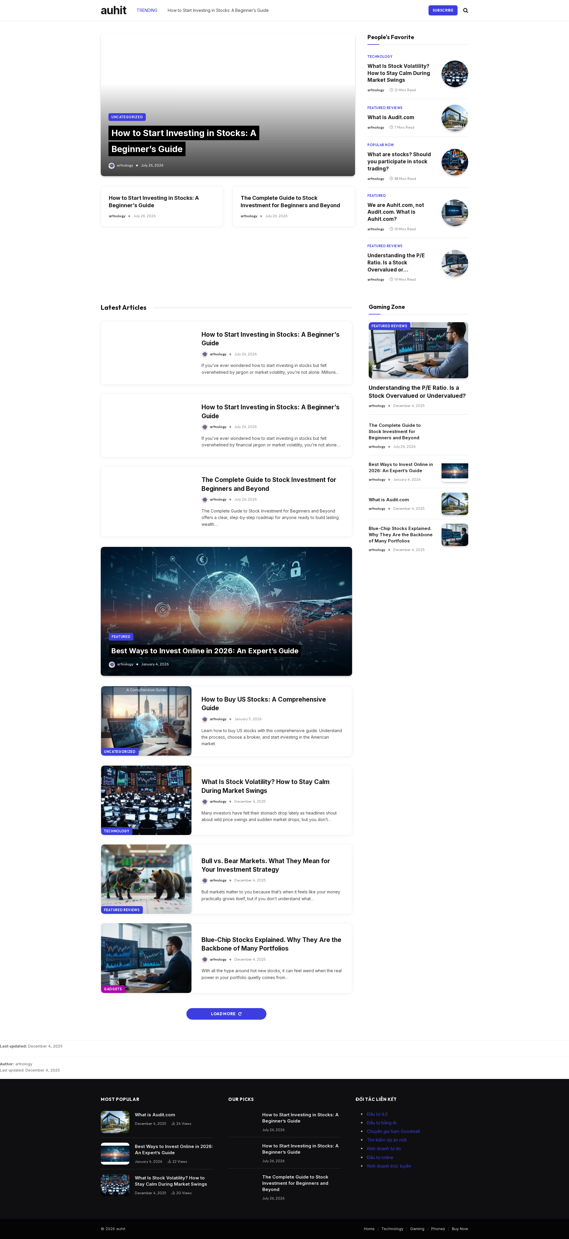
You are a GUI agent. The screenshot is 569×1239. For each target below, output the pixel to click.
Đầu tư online (380, 1157)
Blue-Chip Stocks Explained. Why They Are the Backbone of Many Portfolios (271, 944)
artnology (125, 165)
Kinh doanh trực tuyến (389, 1166)
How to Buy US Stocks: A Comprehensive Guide (264, 704)
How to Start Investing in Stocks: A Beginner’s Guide (218, 10)
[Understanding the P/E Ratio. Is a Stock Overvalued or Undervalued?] (455, 263)
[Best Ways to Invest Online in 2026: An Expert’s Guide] (226, 611)
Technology (380, 57)
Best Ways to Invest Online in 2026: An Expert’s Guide (204, 650)
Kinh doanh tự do (384, 1148)
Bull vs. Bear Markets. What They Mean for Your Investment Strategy (266, 865)
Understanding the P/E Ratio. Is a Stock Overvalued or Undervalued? (396, 263)
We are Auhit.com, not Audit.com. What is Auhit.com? (395, 212)
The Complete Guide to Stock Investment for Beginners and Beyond (290, 201)
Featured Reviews (385, 108)
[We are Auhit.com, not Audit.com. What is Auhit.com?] (455, 212)
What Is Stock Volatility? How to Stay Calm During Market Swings (398, 73)
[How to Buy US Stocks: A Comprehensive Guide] (146, 721)
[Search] (465, 10)
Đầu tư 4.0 (377, 1114)
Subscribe (443, 10)
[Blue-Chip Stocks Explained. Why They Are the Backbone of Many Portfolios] (146, 958)
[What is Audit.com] (455, 118)
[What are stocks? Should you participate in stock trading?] (455, 162)
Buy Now (460, 1228)
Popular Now (380, 145)
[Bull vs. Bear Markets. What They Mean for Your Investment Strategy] (146, 879)
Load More (223, 1013)
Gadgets (113, 989)
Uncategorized (127, 117)
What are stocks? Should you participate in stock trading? (399, 161)
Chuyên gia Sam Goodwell (393, 1131)
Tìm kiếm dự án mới (387, 1140)
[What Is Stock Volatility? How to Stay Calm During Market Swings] (455, 73)
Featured (376, 196)
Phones (438, 1228)
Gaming (417, 1228)
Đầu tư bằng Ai (382, 1122)
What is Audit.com (390, 117)
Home (369, 1228)
